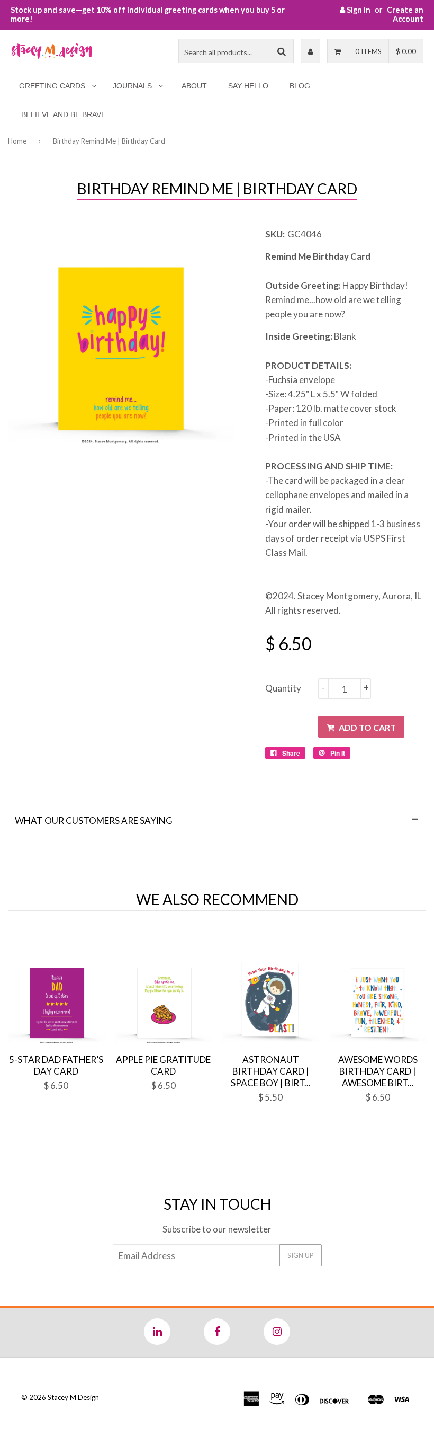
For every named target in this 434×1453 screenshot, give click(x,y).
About (194, 86)
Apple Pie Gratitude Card (163, 1065)
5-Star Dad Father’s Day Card (56, 1065)
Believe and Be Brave (63, 114)
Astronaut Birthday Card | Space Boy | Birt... (271, 1071)
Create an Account (405, 14)
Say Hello (248, 86)
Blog (300, 86)
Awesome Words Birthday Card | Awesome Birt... (378, 1071)
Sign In (357, 9)
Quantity (283, 688)
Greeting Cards (52, 86)
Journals (132, 86)
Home (17, 141)
